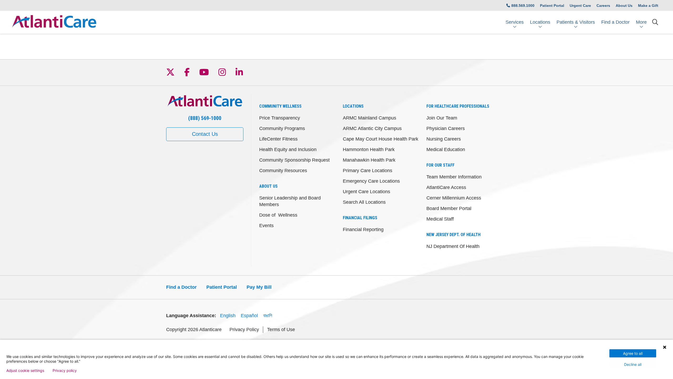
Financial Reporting (363, 229)
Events (266, 225)
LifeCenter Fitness (278, 139)
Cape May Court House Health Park (380, 139)
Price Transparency (279, 118)
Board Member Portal (448, 208)
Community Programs (282, 128)
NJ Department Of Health (453, 246)
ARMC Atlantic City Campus (372, 128)
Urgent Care (580, 5)
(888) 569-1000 (204, 118)
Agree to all (633, 353)
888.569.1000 (522, 5)
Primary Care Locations (367, 170)
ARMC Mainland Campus (369, 118)
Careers (603, 5)
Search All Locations (364, 202)
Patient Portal (552, 5)
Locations (540, 22)
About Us (624, 5)
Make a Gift (648, 5)
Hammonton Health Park (369, 149)
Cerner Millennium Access (453, 198)
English (228, 315)
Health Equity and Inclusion (288, 149)
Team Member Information (454, 176)
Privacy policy (65, 370)
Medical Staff (440, 219)
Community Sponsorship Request (294, 160)
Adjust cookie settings (25, 370)
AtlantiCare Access (446, 187)
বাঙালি (267, 315)
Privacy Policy (244, 329)
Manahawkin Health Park (369, 160)
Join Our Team (441, 118)
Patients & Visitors (576, 22)
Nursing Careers (443, 139)
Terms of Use (281, 329)
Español (249, 315)
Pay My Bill (259, 287)
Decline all (632, 364)
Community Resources (283, 170)
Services (515, 22)
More (641, 22)
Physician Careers (445, 128)
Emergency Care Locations (371, 181)
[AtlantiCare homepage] (54, 22)
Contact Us (205, 134)
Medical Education (445, 149)
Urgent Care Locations (366, 191)
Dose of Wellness (278, 215)
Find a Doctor (615, 22)
